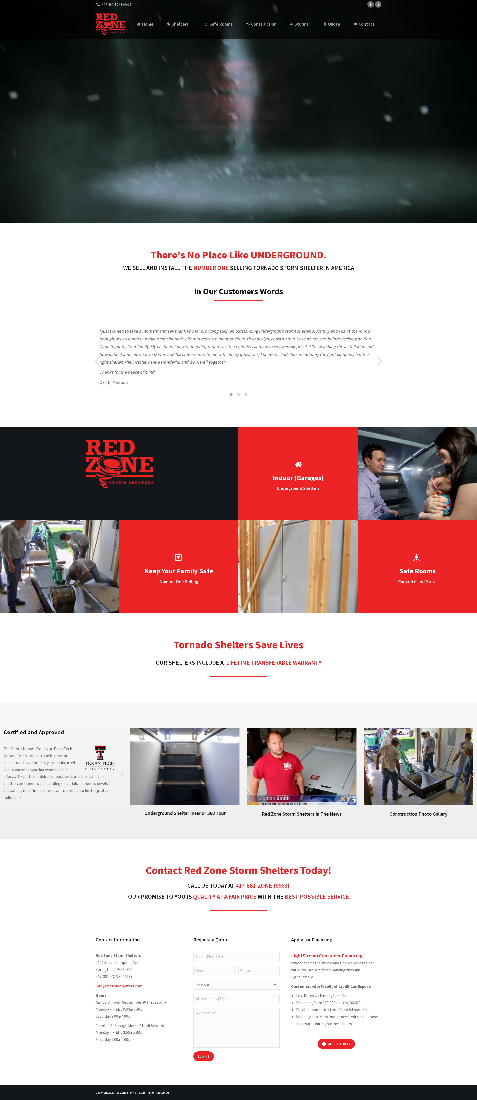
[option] (238, 358)
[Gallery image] (414, 766)
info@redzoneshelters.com (119, 985)
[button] (97, 361)
